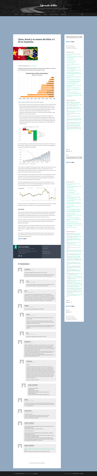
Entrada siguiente (47, 253)
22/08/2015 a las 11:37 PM (30, 334)
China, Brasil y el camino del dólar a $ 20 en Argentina (36, 40)
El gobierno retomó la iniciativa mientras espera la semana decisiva (73, 68)
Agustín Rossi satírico (70, 75)
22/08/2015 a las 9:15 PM (30, 362)
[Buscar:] (74, 37)
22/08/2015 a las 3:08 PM (29, 306)
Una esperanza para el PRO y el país (73, 92)
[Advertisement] (48, 24)
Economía (29, 14)
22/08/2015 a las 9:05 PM (29, 342)
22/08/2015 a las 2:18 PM (29, 270)
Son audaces (69, 65)
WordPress (35, 473)
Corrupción (63, 14)
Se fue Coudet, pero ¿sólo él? (71, 60)
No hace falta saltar (70, 59)
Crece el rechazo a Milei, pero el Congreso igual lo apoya (74, 103)
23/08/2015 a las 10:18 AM (29, 446)
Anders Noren (76, 473)
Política (23, 14)
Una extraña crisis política (71, 83)
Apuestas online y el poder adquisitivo (73, 87)
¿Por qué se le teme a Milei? (71, 227)
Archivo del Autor (19, 256)
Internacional (37, 14)
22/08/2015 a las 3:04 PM (29, 292)
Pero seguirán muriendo (71, 62)
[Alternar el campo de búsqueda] (82, 14)
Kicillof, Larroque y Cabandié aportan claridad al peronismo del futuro (74, 57)
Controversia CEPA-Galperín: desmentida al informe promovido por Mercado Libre (74, 82)
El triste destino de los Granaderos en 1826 (74, 93)
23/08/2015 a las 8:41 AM (29, 411)
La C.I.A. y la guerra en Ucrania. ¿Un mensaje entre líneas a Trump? (74, 295)
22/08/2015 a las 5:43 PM (30, 315)
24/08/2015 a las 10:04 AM (30, 282)
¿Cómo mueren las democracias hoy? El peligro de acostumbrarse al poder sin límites (74, 73)
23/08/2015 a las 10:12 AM (29, 424)
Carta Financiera (32, 65)
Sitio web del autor (21, 256)
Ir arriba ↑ (82, 473)
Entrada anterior (47, 251)
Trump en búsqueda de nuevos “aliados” (73, 79)
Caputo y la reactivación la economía (73, 64)
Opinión (45, 14)
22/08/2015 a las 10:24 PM (29, 400)
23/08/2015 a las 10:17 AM (32, 386)
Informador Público (48, 5)
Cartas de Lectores (54, 14)
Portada (16, 14)
